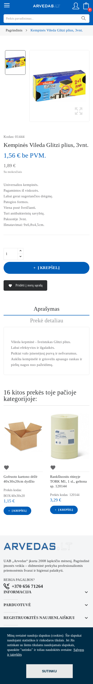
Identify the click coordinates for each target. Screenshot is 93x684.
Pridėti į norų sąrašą (25, 286)
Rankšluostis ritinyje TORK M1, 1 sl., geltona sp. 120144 (68, 481)
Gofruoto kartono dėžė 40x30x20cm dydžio (20, 479)
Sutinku (49, 671)
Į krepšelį (49, 268)
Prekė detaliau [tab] (46, 321)
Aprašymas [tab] (46, 309)
